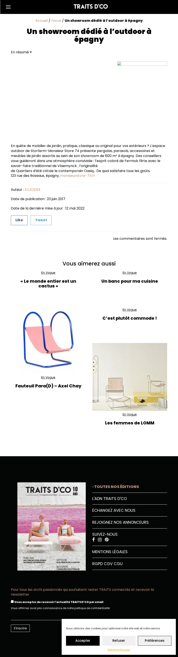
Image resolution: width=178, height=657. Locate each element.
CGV (108, 563)
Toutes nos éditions (116, 486)
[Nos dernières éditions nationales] (48, 525)
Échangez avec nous (113, 510)
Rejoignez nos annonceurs (120, 522)
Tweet (41, 220)
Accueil (41, 20)
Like (19, 220)
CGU (118, 563)
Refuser (118, 640)
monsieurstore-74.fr (77, 175)
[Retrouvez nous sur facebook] (94, 539)
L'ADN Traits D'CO (109, 498)
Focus (56, 20)
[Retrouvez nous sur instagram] (100, 539)
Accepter (82, 640)
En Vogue (48, 272)
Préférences (155, 640)
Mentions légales (119, 650)
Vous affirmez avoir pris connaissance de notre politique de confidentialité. (60, 608)
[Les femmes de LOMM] (129, 377)
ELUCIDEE (33, 189)
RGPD (97, 563)
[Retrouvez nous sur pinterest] (107, 539)
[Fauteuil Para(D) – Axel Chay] (48, 340)
